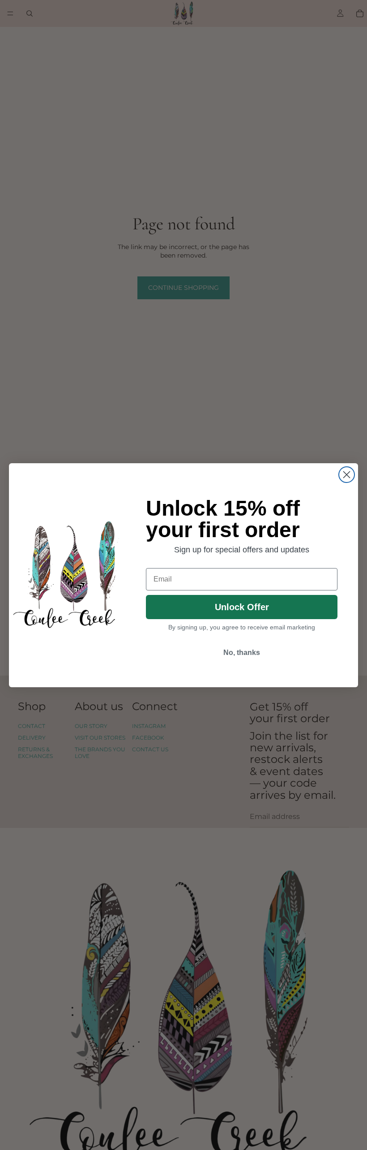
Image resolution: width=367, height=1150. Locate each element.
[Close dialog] (346, 474)
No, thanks (241, 652)
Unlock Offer (242, 607)
